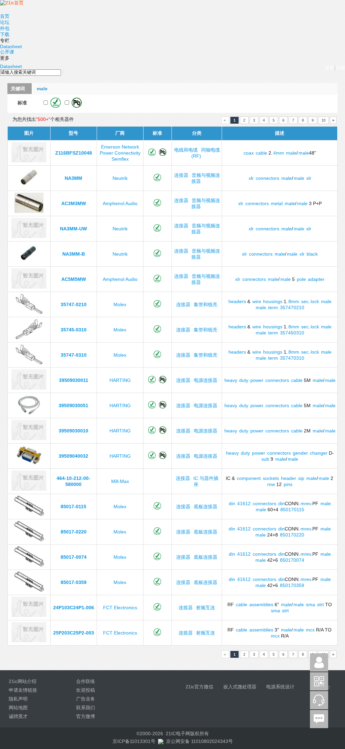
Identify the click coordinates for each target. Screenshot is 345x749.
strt (320, 604)
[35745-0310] (28, 337)
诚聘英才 (18, 716)
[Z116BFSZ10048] (28, 160)
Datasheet (11, 46)
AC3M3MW (73, 203)
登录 (329, 67)
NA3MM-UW (73, 228)
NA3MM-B (73, 254)
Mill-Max (120, 481)
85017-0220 (74, 531)
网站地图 (18, 707)
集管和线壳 (205, 304)
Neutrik (120, 178)
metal (277, 203)
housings (272, 301)
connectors (267, 178)
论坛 (4, 22)
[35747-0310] (28, 362)
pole (301, 279)
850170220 (292, 535)
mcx (310, 629)
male (291, 153)
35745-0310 (74, 329)
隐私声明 (18, 699)
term (273, 307)
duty (243, 380)
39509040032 (73, 456)
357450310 (292, 332)
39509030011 (73, 380)
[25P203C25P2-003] (28, 640)
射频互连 (205, 607)
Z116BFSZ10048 (73, 153)
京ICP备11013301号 (134, 741)
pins (288, 484)
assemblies (261, 604)
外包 (4, 28)
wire (256, 301)
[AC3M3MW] (28, 211)
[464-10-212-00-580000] (28, 489)
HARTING (120, 380)
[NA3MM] (28, 186)
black (312, 254)
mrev (306, 503)
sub (265, 459)
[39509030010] (28, 438)
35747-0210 (74, 304)
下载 (4, 34)
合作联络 (85, 681)
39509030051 (73, 405)
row (271, 484)
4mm (278, 153)
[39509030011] (28, 388)
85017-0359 (74, 582)
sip (301, 478)
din (232, 503)
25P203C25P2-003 (73, 633)
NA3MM (73, 178)
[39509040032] (28, 463)
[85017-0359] (29, 590)
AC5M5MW (73, 279)
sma (310, 604)
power (256, 380)
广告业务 (85, 699)
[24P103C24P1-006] (28, 615)
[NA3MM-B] (28, 261)
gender (300, 453)
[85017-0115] (29, 514)
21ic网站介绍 (22, 681)
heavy (230, 380)
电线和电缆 (186, 150)
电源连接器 (205, 380)
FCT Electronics (120, 607)
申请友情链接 (23, 690)
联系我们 (85, 707)
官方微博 (85, 716)
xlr (251, 178)
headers (237, 301)
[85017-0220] (29, 539)
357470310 (292, 358)
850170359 (292, 585)
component (249, 478)
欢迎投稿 (85, 690)
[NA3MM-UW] (28, 236)
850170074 (292, 560)
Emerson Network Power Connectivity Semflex (120, 153)
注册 (340, 67)
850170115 (292, 509)
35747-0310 (74, 355)
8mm (293, 301)
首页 (4, 16)
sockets (271, 478)
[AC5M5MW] (28, 287)
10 (323, 120)
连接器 (181, 175)
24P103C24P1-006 (73, 607)
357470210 (292, 307)
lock (315, 301)
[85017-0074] (29, 564)
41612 (244, 503)
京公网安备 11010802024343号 (199, 741)
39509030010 (73, 430)
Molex (120, 304)
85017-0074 (74, 557)
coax (249, 153)
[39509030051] (29, 413)
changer (318, 453)
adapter (316, 279)
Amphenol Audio (120, 203)
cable (261, 153)
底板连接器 (205, 506)
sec (305, 301)
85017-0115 (73, 506)
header (288, 478)
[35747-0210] (28, 312)
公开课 (7, 52)
